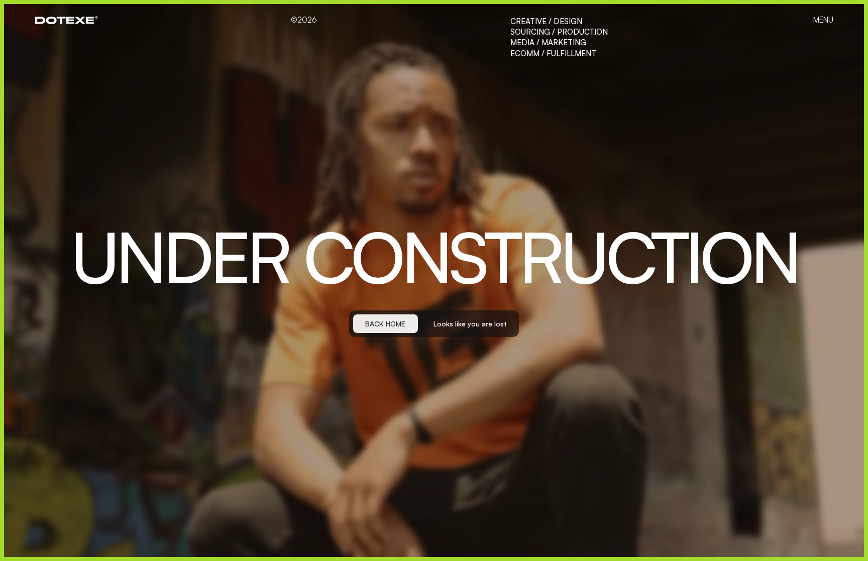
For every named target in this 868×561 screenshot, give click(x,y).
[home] (66, 20)
